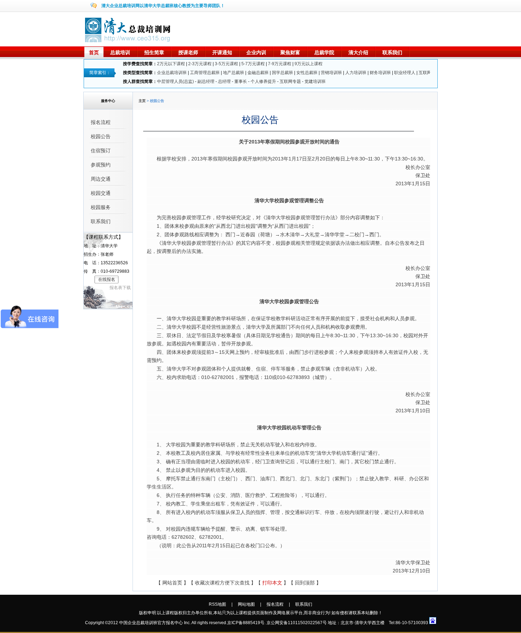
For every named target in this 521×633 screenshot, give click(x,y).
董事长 (240, 81)
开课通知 (222, 52)
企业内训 (256, 52)
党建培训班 (315, 81)
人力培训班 (355, 72)
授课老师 (188, 52)
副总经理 (205, 81)
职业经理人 (404, 72)
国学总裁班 (282, 72)
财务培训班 (380, 72)
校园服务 (101, 207)
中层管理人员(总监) (175, 81)
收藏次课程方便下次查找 (222, 583)
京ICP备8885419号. (246, 622)
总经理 (224, 81)
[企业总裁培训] (128, 40)
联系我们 (392, 52)
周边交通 (101, 179)
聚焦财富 (290, 52)
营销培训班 (331, 72)
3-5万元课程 (226, 63)
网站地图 (246, 604)
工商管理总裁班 (205, 72)
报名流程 (101, 122)
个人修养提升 (263, 81)
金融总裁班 (258, 72)
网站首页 (172, 583)
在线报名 (106, 279)
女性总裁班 (307, 72)
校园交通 (101, 193)
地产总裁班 (233, 72)
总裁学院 (324, 52)
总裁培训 (120, 52)
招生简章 (154, 52)
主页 (142, 101)
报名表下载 (120, 287)
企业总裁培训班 (172, 72)
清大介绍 (358, 52)
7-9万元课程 (279, 63)
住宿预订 (101, 150)
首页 (94, 52)
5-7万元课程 (253, 63)
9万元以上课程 (309, 63)
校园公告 (101, 136)
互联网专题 (290, 81)
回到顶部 (305, 583)
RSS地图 (217, 604)
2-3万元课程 (200, 63)
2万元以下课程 (171, 63)
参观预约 (101, 165)
